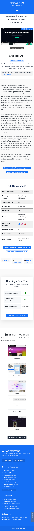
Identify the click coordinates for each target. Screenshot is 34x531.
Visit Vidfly (21, 381)
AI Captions (7, 74)
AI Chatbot (10, 482)
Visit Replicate (20, 346)
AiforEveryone (17, 3)
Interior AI (10, 506)
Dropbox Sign (17, 376)
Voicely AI (10, 501)
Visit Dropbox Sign (19, 363)
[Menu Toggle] (17, 10)
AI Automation (11, 484)
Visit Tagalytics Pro (19, 399)
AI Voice (9, 486)
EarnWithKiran (17, 262)
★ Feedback (32, 517)
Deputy (10, 499)
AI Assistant (10, 475)
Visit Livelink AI (27, 29)
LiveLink (6, 260)
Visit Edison (21, 417)
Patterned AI (11, 508)
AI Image (9, 470)
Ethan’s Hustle (27, 261)
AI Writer (9, 479)
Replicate (17, 358)
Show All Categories (9, 490)
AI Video (9, 473)
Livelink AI (16, 55)
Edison (17, 429)
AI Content (10, 477)
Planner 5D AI (12, 503)
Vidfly (17, 393)
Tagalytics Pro (17, 411)
